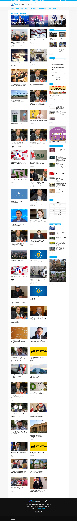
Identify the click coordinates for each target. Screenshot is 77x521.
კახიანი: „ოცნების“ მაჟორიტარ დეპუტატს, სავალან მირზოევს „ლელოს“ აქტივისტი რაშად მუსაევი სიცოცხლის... (18, 224)
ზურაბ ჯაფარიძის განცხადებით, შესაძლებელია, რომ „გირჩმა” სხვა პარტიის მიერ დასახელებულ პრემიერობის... (18, 359)
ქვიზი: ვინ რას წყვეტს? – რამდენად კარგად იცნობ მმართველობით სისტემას (60, 107)
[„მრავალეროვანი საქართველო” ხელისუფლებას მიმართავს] (19, 116)
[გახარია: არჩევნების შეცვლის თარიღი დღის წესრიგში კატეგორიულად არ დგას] (38, 483)
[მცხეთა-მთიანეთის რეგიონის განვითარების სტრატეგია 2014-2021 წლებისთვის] (52, 249)
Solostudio (26, 517)
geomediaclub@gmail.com (42, 508)
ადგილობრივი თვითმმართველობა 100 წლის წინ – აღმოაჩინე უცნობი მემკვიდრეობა (60, 191)
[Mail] (64, 0)
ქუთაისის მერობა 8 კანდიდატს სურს (17, 260)
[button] (60, 0)
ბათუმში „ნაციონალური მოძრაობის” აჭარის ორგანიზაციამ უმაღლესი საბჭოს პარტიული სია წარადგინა (19, 278)
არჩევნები (55, 8)
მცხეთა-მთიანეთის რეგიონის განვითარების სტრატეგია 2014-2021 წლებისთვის (61, 248)
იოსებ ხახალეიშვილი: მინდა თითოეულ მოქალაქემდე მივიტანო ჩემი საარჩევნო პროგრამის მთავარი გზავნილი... (37, 144)
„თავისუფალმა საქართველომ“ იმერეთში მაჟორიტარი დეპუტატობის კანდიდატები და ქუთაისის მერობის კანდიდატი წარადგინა (18, 341)
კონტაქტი (43, 0)
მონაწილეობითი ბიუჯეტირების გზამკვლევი (60, 172)
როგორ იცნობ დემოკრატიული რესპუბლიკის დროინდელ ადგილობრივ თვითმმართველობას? (61, 113)
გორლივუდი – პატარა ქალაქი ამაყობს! (62, 39)
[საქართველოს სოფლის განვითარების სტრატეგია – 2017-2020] (52, 243)
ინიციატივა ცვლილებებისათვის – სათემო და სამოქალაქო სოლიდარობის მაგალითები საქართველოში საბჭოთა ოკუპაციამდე (61, 166)
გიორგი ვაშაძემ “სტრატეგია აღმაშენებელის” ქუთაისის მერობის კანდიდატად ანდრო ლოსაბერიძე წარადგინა (19, 415)
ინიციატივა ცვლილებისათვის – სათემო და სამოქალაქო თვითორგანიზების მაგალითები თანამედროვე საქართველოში (61, 151)
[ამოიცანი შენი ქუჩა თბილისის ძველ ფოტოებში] (52, 118)
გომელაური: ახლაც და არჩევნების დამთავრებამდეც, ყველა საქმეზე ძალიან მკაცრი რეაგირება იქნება (37, 341)
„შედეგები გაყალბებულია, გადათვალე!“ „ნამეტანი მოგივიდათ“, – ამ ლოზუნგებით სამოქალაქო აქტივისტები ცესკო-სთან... (18, 44)
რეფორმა (27, 8)
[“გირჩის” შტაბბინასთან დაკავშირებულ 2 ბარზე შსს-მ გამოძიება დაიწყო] (19, 173)
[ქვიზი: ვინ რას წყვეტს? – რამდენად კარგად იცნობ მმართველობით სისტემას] (52, 107)
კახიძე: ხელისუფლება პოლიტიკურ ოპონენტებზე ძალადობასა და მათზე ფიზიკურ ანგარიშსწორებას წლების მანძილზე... (38, 415)
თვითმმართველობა (19, 8)
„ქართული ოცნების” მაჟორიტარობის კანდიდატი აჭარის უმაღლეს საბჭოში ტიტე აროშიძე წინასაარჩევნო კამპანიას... (37, 242)
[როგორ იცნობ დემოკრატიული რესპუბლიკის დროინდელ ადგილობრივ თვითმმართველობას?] (52, 112)
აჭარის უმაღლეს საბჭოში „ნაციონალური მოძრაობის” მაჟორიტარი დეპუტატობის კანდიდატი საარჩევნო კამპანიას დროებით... (19, 162)
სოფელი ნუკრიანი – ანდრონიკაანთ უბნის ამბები (53, 39)
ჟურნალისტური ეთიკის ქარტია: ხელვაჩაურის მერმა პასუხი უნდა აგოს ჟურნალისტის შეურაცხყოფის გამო (19, 201)
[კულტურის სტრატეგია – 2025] (52, 238)
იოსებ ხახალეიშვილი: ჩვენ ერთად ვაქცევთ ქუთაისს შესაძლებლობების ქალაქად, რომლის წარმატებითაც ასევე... (18, 321)
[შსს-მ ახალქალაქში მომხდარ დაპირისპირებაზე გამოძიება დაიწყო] (19, 94)
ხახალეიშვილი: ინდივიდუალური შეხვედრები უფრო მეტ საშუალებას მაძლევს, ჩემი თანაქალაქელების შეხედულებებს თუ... (19, 244)
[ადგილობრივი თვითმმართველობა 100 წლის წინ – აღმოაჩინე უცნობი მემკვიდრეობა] (52, 191)
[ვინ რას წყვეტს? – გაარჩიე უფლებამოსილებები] (58, 90)
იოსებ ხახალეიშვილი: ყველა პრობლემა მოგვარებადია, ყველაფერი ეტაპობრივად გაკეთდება (37, 104)
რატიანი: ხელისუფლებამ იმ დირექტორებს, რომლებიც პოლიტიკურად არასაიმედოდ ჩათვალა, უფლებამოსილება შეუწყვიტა (18, 471)
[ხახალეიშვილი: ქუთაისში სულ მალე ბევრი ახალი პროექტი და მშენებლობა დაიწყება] (38, 75)
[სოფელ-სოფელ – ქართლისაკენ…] (58, 265)
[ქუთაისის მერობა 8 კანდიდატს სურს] (19, 254)
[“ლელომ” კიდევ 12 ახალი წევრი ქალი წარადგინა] (38, 446)
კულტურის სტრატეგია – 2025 (61, 237)
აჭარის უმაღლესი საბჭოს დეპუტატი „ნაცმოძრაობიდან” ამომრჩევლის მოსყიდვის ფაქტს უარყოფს (19, 64)
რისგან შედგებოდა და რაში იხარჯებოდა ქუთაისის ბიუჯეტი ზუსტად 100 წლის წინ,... (61, 185)
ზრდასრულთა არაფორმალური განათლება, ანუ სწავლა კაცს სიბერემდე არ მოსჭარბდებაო (62, 49)
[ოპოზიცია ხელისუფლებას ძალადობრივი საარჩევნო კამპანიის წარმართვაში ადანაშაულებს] (38, 291)
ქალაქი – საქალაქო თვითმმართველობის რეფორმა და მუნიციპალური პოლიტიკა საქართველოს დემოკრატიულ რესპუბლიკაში (61, 158)
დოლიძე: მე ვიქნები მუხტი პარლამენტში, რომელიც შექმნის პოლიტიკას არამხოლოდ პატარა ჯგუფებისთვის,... (38, 221)
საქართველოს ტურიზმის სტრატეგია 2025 (60, 233)
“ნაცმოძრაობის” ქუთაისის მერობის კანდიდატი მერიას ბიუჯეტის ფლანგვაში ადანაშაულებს (37, 204)
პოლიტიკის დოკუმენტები (55, 224)
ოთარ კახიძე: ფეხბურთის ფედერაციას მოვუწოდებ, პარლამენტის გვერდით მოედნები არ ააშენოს (37, 376)
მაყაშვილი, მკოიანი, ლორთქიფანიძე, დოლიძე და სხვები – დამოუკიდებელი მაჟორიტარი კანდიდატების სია (37, 393)
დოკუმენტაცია (33, 8)
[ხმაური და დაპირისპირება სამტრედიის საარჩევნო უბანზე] (38, 55)
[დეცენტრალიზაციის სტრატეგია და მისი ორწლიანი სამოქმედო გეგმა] (52, 228)
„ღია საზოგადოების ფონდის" (36, 504)
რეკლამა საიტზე (38, 0)
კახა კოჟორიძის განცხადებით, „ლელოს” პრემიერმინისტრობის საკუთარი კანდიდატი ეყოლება (38, 359)
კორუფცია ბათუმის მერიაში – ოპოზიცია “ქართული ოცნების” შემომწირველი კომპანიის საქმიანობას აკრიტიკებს (37, 471)
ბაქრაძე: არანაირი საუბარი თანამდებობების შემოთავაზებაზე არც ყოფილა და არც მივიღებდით (19, 376)
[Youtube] (65, 0)
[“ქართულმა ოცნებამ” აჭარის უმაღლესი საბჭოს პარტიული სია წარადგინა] (38, 254)
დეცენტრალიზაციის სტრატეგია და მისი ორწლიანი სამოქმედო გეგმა (61, 228)
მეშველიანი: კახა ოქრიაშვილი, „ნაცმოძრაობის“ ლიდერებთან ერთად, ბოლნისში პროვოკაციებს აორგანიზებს (18, 301)
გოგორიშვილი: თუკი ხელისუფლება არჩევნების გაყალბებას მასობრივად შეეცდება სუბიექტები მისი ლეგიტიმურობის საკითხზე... (19, 84)
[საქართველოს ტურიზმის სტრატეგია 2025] (52, 233)
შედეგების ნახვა (58, 79)
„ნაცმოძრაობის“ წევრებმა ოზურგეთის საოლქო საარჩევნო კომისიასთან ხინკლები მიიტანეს (19, 489)
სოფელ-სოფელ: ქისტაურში (55, 279)
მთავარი (12, 8)
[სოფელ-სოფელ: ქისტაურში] (58, 276)
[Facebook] (62, 0)
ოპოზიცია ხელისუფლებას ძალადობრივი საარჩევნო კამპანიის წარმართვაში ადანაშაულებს (37, 298)
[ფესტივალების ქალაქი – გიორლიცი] (53, 44)
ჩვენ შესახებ (25, 0)
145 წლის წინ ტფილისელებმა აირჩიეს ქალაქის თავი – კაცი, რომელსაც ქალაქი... (60, 178)
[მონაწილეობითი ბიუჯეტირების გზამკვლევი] (52, 173)
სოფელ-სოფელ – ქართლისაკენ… (57, 268)
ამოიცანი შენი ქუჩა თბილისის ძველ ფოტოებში (61, 118)
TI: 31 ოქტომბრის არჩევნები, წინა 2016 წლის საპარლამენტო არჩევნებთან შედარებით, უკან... (38, 41)
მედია (50, 8)
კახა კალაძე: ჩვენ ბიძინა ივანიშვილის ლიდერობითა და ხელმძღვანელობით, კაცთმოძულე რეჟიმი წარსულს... (37, 184)
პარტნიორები (31, 0)
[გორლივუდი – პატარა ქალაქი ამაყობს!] (63, 34)
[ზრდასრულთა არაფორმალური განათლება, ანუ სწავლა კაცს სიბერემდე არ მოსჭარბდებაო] (63, 44)
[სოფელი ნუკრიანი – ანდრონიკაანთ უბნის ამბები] (53, 34)
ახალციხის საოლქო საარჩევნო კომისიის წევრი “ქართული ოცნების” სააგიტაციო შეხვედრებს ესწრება (37, 281)
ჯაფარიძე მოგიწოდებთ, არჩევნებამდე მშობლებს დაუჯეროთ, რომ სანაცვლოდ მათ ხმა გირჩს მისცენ (19, 432)
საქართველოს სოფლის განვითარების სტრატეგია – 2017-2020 (60, 243)
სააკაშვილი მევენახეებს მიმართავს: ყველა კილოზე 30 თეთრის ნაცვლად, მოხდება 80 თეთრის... (18, 454)
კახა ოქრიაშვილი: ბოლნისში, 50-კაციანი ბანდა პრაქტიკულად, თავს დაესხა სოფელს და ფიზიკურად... (38, 318)
